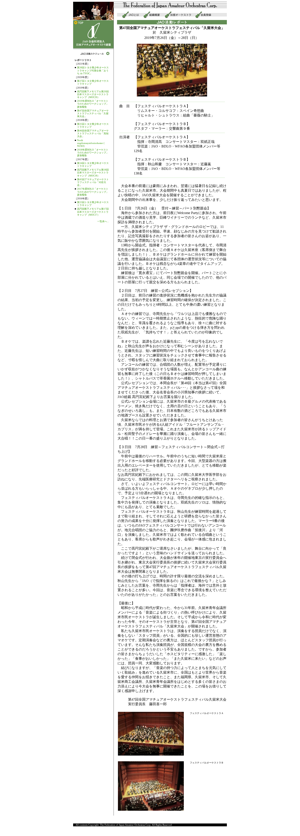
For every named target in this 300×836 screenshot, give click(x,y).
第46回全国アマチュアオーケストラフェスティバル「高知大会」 (93, 133)
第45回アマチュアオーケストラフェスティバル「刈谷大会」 (93, 182)
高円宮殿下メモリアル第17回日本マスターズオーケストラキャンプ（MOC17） (93, 211)
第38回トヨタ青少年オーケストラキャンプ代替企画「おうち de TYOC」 (93, 70)
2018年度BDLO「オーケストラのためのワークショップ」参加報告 (92, 152)
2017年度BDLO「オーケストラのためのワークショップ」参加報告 (92, 191)
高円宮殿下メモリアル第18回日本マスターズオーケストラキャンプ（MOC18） (93, 172)
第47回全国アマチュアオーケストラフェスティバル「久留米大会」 (93, 113)
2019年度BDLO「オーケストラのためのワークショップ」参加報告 (92, 104)
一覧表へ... (103, 221)
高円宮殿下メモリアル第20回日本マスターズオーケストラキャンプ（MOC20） (93, 94)
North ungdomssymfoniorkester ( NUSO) (91, 143)
